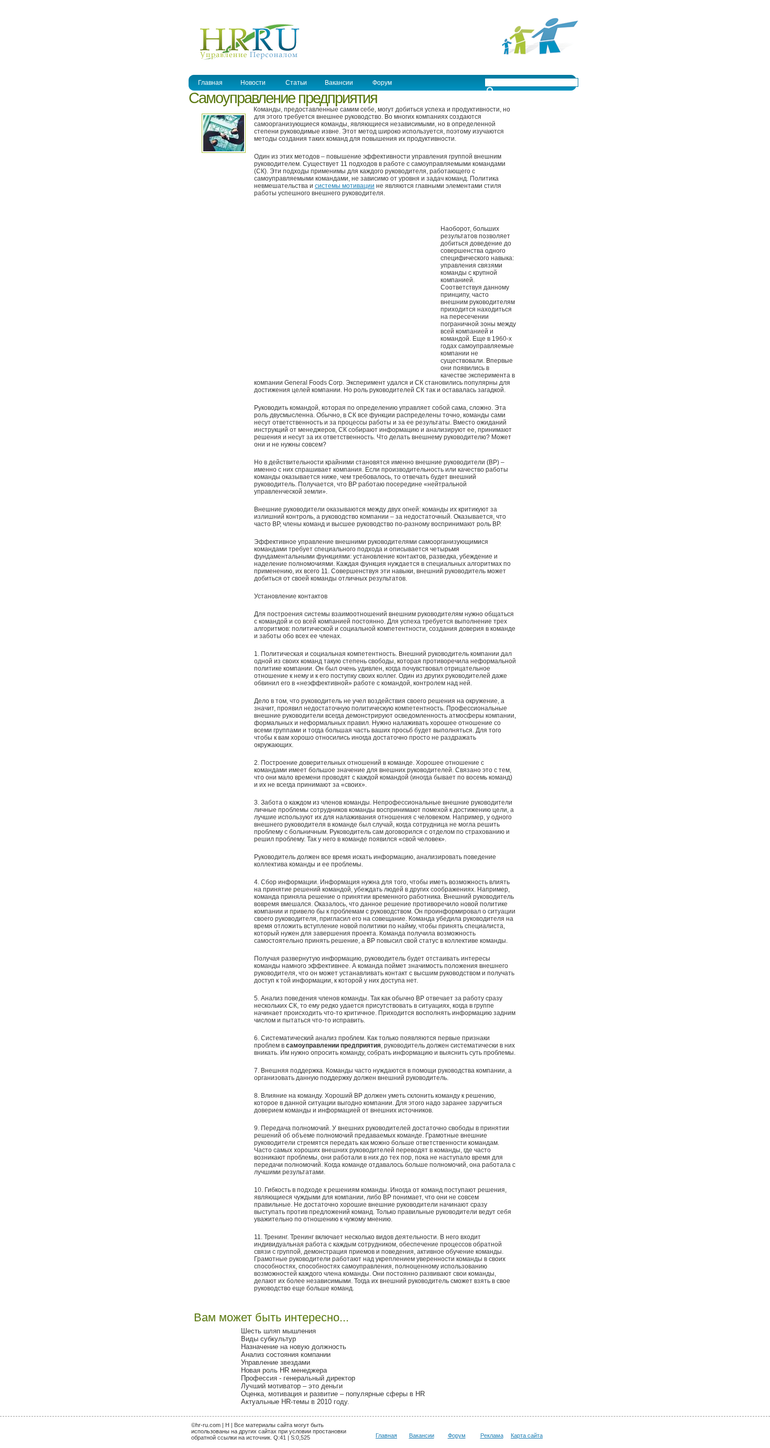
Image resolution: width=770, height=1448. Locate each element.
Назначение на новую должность (293, 1347)
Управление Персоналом (228, 7)
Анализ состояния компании (286, 1354)
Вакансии (421, 1435)
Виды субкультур (268, 1339)
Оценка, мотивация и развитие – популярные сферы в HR (333, 1394)
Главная (210, 82)
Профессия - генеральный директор (298, 1378)
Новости (253, 82)
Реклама (491, 1435)
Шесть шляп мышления (278, 1331)
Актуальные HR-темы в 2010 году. (295, 1402)
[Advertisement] (342, 293)
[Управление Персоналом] (244, 59)
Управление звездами (275, 1362)
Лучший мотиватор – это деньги (292, 1386)
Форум (457, 1435)
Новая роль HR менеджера (284, 1370)
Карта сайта (527, 1435)
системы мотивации (345, 186)
